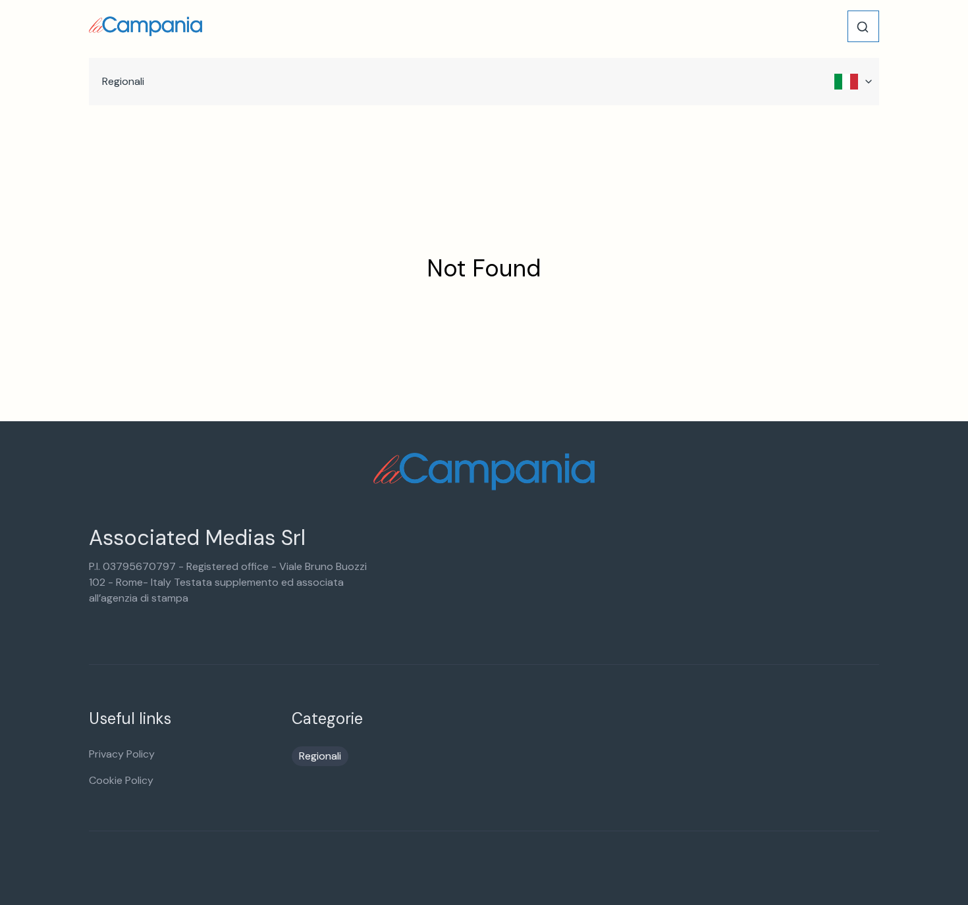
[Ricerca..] (862, 27)
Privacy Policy (122, 754)
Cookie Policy (121, 780)
